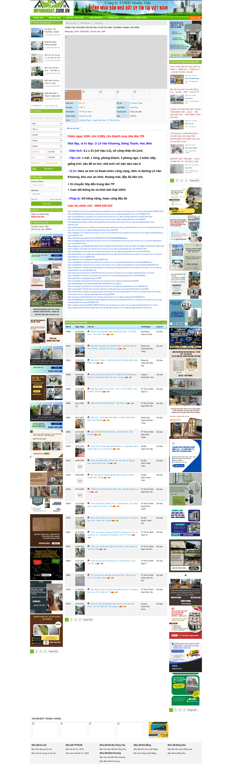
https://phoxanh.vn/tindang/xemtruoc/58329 (84, 278)
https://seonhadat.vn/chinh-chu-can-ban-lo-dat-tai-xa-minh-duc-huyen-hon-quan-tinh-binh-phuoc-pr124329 (108, 289)
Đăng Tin (194, 18)
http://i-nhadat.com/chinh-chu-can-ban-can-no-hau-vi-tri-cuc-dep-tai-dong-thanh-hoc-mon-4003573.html (107, 249)
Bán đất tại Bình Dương (110, 761)
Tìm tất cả (48, 169)
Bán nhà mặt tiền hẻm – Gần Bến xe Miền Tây (52, 58)
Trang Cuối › (53, 651)
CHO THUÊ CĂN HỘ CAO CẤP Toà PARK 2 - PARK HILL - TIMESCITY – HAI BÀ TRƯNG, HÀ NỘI (185, 69)
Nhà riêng (99, 23)
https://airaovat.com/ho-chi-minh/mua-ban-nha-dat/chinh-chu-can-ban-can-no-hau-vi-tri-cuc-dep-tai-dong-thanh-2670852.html (115, 211)
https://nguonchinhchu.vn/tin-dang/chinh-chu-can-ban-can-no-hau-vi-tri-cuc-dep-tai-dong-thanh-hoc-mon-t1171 (110, 308)
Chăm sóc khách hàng (40, 214)
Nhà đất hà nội (39, 745)
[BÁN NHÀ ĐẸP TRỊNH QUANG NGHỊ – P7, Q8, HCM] (37, 33)
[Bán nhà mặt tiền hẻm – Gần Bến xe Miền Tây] (37, 59)
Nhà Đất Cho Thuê (74, 18)
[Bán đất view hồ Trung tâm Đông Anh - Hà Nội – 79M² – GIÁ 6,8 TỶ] (177, 99)
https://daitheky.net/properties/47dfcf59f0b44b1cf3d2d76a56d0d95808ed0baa (97, 238)
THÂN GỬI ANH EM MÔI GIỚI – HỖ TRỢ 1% (108, 403)
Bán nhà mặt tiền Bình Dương (112, 757)
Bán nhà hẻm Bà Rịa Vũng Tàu (113, 749)
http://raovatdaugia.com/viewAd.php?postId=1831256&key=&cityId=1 (95, 284)
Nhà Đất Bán (55, 18)
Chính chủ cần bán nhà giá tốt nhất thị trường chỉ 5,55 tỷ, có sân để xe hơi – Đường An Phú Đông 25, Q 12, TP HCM (112, 533)
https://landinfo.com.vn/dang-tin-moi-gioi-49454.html (88, 260)
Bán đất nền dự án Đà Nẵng (146, 749)
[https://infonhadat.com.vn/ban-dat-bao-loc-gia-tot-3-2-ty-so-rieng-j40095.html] (46, 415)
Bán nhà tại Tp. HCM (75, 749)
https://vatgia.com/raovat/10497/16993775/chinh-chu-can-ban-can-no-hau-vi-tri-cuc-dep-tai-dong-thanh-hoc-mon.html (113, 305)
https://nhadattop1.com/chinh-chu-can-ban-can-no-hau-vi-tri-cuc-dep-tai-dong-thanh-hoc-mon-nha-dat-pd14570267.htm (113, 265)
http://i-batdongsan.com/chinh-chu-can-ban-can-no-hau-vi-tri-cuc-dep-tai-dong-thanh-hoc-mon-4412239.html (109, 251)
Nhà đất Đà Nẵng (142, 745)
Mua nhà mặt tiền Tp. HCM (77, 753)
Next (200, 39)
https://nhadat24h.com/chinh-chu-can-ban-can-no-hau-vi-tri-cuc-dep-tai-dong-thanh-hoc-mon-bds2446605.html (110, 262)
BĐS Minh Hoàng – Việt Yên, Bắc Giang (52, 71)
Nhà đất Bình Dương (110, 753)
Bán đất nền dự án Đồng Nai (180, 749)
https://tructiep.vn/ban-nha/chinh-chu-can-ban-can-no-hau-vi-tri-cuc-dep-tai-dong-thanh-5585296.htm (106, 297)
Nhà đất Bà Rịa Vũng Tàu (112, 745)
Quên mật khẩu (56, 199)
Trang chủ (38, 18)
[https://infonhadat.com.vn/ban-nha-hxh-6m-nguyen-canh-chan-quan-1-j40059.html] (46, 597)
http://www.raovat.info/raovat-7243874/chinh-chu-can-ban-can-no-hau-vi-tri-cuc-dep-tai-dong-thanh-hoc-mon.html (111, 273)
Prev (173, 39)
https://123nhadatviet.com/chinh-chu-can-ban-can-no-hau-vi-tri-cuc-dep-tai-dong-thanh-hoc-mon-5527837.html (110, 217)
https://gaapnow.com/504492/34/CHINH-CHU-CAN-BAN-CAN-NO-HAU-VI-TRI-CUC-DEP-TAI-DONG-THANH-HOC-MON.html (116, 246)
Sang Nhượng (95, 18)
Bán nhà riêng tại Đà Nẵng (145, 753)
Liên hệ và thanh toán (135, 18)
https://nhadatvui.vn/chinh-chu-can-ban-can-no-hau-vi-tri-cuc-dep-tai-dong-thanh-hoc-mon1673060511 (107, 276)
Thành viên (113, 18)
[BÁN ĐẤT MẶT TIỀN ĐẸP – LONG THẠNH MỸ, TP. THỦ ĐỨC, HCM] (177, 169)
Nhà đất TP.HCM (74, 745)
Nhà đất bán (85, 23)
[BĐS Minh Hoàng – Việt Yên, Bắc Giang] (37, 71)
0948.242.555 (37, 217)
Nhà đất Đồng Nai (177, 745)
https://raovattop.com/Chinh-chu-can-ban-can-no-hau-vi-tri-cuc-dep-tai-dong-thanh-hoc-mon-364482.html (108, 286)
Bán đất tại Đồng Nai (176, 753)
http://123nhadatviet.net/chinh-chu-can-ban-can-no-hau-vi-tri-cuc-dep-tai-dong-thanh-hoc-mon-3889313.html (109, 214)
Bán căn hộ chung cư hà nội (43, 753)
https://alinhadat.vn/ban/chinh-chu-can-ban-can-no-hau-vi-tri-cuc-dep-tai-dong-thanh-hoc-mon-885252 (106, 219)
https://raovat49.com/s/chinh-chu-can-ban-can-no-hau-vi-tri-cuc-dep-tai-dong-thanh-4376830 (103, 281)
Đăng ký (34, 199)
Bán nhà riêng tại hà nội (42, 749)
